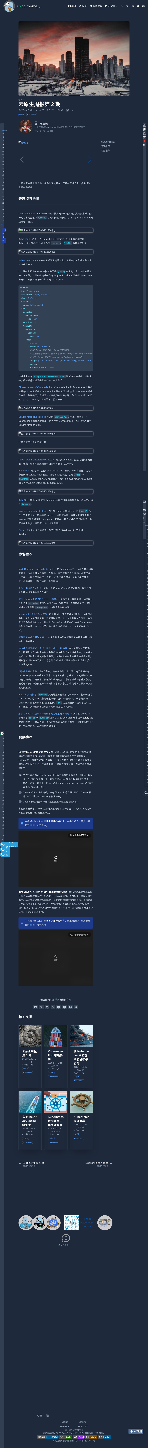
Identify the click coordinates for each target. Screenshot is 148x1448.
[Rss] (36, 131)
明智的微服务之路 (27, 671)
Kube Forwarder (26, 213)
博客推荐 (105, 146)
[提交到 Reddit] (47, 1007)
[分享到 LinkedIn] (35, 1007)
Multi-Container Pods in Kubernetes (36, 569)
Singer (21, 530)
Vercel (81, 1437)
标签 (39, 1415)
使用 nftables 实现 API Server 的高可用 (38, 599)
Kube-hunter (24, 260)
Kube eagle (24, 239)
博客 (20, 99)
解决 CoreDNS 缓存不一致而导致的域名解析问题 (43, 713)
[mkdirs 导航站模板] (144, 146)
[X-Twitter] (40, 131)
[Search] (138, 6)
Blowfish (106, 1437)
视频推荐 (105, 150)
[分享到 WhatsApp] (53, 1007)
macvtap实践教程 (27, 694)
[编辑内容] (67, 109)
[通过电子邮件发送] (76, 1007)
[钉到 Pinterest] (64, 1007)
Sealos (4, 130)
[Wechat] (44, 131)
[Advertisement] (65, 1191)
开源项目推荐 (108, 142)
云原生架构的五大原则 (30, 588)
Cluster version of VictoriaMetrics (35, 387)
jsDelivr (93, 1437)
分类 (48, 1415)
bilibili (33, 825)
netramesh (23, 470)
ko (19, 271)
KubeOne (23, 500)
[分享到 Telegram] (58, 1007)
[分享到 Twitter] (41, 1007)
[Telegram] (51, 131)
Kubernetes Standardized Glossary (36, 459)
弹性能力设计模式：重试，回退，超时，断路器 (42, 648)
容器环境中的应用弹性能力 (32, 637)
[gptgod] (55, 143)
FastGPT (75, 127)
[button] (22, 159)
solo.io (42, 417)
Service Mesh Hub (27, 417)
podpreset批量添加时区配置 (32, 614)
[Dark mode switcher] (143, 6)
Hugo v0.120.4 (52, 1437)
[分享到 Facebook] (70, 1007)
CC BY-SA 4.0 (62, 1433)
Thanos (78, 395)
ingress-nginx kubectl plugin (32, 511)
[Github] (48, 131)
